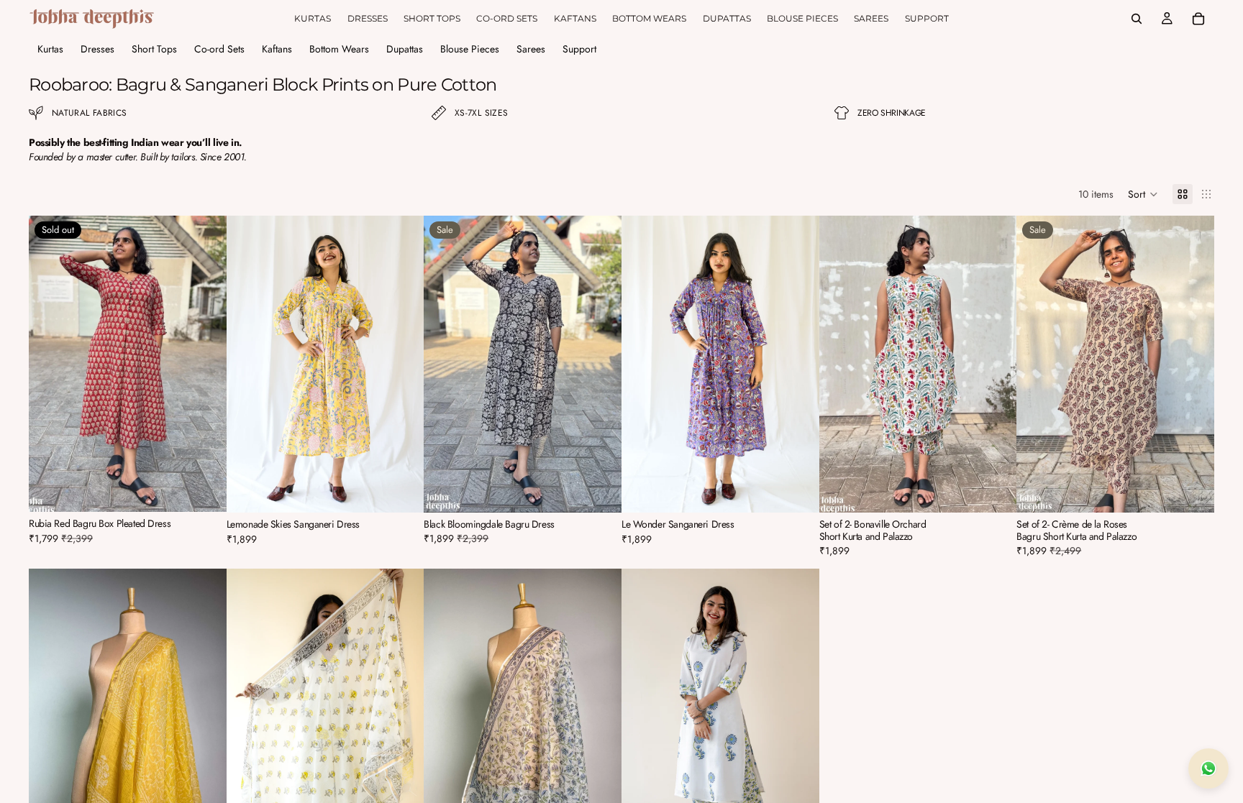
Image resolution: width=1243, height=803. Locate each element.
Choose (414, 490)
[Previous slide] (50, 364)
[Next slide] (205, 364)
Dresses (97, 49)
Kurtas (50, 49)
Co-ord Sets (219, 49)
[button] (1143, 194)
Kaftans (277, 49)
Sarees (530, 49)
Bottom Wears (339, 49)
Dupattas (404, 49)
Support (579, 49)
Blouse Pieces (469, 49)
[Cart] (1198, 19)
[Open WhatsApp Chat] (1208, 768)
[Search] (1136, 19)
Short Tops (154, 49)
